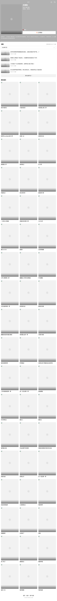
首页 (24, 595)
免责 (27, 595)
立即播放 (39, 32)
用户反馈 (32, 595)
